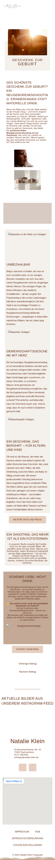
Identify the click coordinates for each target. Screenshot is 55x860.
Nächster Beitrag (27, 672)
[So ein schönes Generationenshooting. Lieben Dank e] (9, 715)
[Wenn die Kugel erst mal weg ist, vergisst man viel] (27, 715)
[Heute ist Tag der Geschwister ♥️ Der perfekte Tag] (9, 726)
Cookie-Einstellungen (27, 845)
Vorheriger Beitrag (28, 663)
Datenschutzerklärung (27, 838)
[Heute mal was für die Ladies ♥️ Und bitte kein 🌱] (45, 715)
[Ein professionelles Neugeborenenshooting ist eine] (27, 726)
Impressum (22, 831)
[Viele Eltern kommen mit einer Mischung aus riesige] (45, 726)
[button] (49, 6)
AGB (37, 831)
